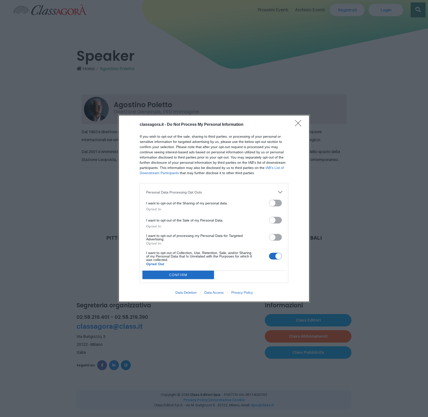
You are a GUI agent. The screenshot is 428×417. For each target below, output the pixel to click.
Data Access (214, 292)
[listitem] (214, 192)
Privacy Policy (242, 292)
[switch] (275, 203)
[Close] (299, 124)
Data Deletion (186, 292)
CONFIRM (178, 275)
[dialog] (214, 208)
